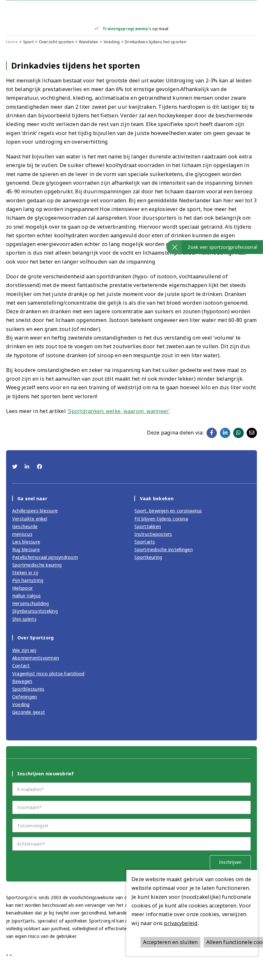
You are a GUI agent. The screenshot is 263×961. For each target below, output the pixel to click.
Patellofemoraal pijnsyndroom (45, 557)
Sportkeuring (148, 557)
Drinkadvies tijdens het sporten (155, 42)
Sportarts (144, 542)
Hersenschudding (30, 603)
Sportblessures (28, 689)
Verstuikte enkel (29, 519)
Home (12, 42)
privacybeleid (181, 923)
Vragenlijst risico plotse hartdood (48, 673)
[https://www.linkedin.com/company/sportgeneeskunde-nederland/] (28, 466)
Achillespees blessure (35, 511)
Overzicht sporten (56, 42)
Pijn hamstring (28, 580)
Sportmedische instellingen (163, 549)
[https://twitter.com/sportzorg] (15, 466)
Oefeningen (24, 697)
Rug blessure (26, 549)
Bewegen (22, 681)
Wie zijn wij (24, 650)
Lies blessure (26, 542)
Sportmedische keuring (37, 565)
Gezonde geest (28, 712)
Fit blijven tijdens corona (161, 519)
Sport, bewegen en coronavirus (168, 511)
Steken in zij (25, 572)
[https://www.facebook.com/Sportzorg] (39, 466)
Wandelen (88, 42)
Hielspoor (22, 588)
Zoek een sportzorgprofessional (222, 247)
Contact (21, 665)
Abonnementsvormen (35, 658)
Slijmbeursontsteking (35, 611)
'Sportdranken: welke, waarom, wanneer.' (118, 411)
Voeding (112, 42)
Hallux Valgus (26, 596)
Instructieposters (153, 534)
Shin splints (24, 619)
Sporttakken (147, 526)
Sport (28, 42)
